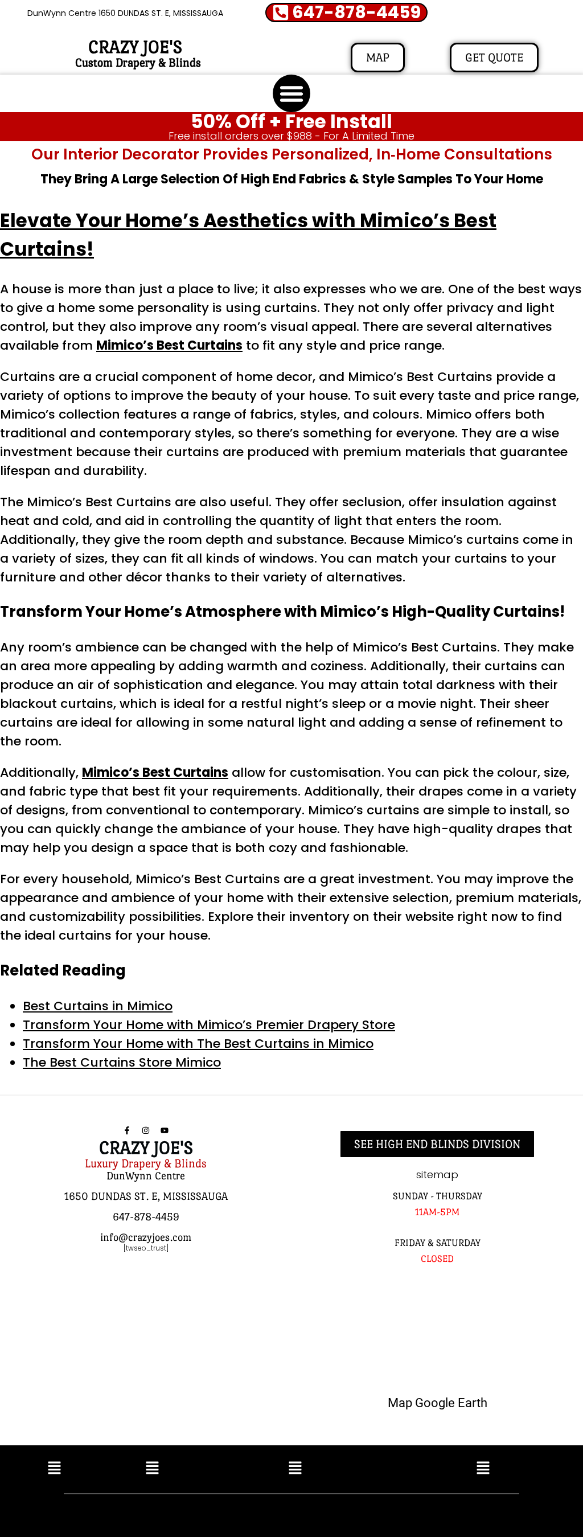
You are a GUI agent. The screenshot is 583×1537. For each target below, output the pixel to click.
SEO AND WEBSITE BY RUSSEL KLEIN (413, 1512)
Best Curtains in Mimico (98, 1006)
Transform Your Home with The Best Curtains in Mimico (198, 1043)
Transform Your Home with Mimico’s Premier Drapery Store (209, 1025)
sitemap (437, 1174)
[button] (291, 93)
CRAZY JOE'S (135, 47)
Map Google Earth (437, 1403)
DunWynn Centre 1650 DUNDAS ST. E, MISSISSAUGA (125, 13)
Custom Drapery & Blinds (138, 62)
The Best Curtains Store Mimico (122, 1062)
